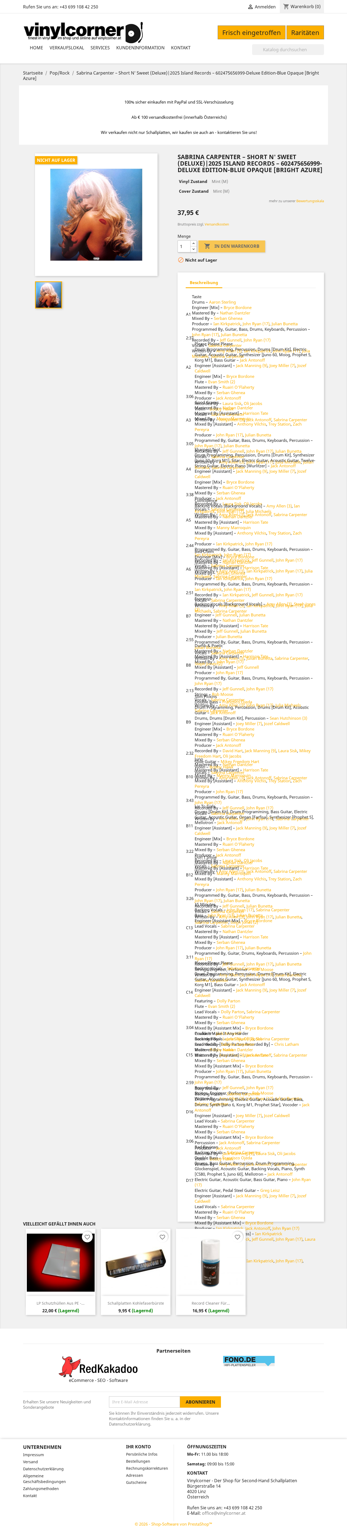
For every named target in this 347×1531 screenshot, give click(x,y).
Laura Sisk (232, 403)
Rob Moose (222, 694)
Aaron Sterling (222, 302)
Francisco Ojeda (237, 702)
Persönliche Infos (142, 1454)
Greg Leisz (270, 1190)
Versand (30, 1461)
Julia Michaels (258, 511)
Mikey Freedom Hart (240, 761)
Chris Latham (286, 1044)
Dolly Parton (228, 1000)
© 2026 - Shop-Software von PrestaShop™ (173, 1524)
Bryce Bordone (238, 307)
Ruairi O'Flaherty (238, 387)
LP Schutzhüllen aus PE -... (61, 1303)
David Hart (233, 750)
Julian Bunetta (285, 323)
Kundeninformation (140, 48)
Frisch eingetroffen (251, 32)
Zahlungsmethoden (41, 1488)
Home (36, 48)
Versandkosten (217, 224)
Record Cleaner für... (211, 1303)
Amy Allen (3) (279, 506)
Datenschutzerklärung (43, 1468)
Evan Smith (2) (221, 381)
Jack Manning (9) (251, 365)
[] (321, 53)
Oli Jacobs (253, 403)
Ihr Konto (138, 1447)
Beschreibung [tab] (204, 282)
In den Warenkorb (231, 246)
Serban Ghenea (228, 318)
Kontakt (181, 48)
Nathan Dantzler (235, 313)
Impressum (33, 1454)
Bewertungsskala (310, 200)
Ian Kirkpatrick (226, 323)
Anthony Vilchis (251, 424)
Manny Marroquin (234, 418)
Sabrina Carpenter (290, 419)
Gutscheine (136, 1482)
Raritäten (305, 32)
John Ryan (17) (256, 323)
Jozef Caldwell (277, 723)
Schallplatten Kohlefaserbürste (136, 1303)
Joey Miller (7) (282, 365)
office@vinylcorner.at (224, 1513)
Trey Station (279, 424)
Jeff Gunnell (231, 340)
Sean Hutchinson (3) (288, 718)
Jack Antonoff (252, 360)
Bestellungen (138, 1461)
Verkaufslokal (67, 48)
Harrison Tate (255, 413)
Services (100, 48)
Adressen (134, 1475)
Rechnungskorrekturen (147, 1468)
